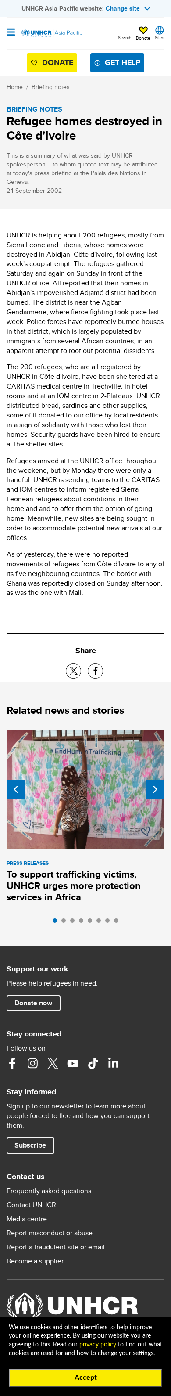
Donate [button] (143, 38)
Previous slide (16, 789)
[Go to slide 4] (83, 922)
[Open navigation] (11, 33)
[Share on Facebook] (95, 671)
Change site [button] (123, 8)
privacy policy (97, 1345)
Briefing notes (51, 87)
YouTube (72, 1063)
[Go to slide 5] (92, 922)
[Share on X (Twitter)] (73, 671)
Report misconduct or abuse (50, 1233)
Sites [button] (159, 37)
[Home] (51, 33)
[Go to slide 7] (109, 922)
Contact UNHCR (31, 1205)
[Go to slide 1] (57, 922)
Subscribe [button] (30, 1145)
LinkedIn (113, 1063)
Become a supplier (35, 1261)
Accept (86, 1377)
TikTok (93, 1063)
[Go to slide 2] (65, 922)
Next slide (155, 789)
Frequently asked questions (49, 1191)
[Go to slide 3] (74, 922)
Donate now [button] (33, 1003)
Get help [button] (122, 62)
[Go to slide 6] (100, 922)
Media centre (27, 1219)
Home (15, 87)
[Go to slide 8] (118, 922)
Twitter (52, 1063)
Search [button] (125, 37)
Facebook (12, 1063)
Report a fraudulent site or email (56, 1247)
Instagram (32, 1063)
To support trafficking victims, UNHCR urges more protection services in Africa (74, 885)
